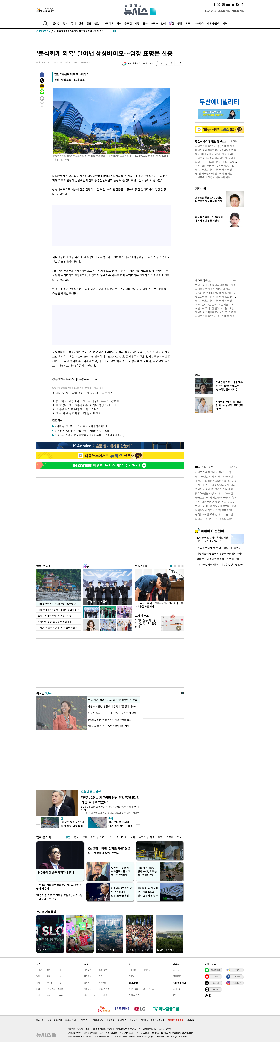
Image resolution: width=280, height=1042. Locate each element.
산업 (96, 23)
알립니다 (191, 1020)
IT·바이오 (108, 23)
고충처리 (111, 1020)
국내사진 (132, 969)
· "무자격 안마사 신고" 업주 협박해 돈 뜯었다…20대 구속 (219, 548)
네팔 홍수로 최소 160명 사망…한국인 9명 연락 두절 (59, 603)
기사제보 (122, 1020)
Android (176, 988)
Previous (38, 823)
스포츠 (154, 23)
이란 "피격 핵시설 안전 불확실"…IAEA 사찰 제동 (120, 826)
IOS (174, 995)
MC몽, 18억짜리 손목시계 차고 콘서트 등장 (109, 719)
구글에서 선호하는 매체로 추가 (142, 63)
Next (138, 823)
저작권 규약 (98, 1020)
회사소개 (40, 1020)
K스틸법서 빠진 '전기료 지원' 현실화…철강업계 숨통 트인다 (109, 850)
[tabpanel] (159, 589)
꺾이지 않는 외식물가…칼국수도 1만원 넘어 (146, 623)
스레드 (215, 989)
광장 (179, 23)
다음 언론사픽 (237, 969)
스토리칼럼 (103, 969)
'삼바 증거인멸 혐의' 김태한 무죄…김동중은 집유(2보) (81, 430)
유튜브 (215, 976)
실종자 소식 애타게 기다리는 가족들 (54, 615)
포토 (187, 23)
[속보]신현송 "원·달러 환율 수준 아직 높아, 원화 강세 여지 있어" (74, 31)
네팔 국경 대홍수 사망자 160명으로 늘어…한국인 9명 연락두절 (148, 871)
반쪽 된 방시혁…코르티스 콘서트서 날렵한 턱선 (112, 713)
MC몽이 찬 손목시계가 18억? (56, 872)
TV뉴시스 (198, 23)
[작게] (176, 63)
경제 (81, 23)
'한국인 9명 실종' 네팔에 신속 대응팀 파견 (72, 826)
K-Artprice (210, 10)
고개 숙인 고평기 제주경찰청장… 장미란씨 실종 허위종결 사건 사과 (159, 605)
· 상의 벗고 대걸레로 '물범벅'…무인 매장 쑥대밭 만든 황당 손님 (219, 559)
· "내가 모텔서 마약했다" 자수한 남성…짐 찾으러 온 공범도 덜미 (219, 564)
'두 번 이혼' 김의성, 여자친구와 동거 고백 (108, 726)
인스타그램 (237, 982)
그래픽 (131, 976)
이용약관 (133, 1020)
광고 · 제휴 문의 (55, 1020)
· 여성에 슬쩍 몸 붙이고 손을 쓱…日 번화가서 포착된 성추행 (219, 553)
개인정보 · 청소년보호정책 (152, 1020)
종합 (68, 837)
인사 (86, 995)
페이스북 (237, 976)
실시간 (56, 23)
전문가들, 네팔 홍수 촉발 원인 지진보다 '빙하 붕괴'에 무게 (59, 886)
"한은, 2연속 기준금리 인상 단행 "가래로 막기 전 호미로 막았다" (110, 799)
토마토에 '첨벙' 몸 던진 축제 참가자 (54, 621)
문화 (145, 23)
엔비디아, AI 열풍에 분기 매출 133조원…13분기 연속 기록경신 (148, 892)
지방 (137, 23)
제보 (225, 23)
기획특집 (102, 982)
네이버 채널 (215, 969)
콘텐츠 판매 (84, 1020)
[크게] (181, 63)
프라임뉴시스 (224, 10)
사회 (119, 23)
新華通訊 (177, 976)
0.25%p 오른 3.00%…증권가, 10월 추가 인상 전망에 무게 (110, 808)
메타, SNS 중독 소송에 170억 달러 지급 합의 (59, 627)
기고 (100, 976)
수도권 (128, 23)
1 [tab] (171, 566)
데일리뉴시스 (104, 988)
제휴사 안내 (70, 1020)
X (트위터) (215, 982)
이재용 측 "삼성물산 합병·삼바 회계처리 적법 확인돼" (81, 426)
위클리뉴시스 (238, 10)
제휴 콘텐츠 (213, 23)
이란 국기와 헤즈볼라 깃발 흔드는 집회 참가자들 (59, 609)
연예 (163, 23)
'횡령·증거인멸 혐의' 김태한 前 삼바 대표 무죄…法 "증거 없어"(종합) (89, 435)
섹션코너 (87, 988)
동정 (105, 995)
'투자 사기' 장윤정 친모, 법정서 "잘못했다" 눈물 (112, 700)
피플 (198, 375)
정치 (65, 23)
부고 (95, 995)
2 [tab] (175, 566)
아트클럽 (87, 976)
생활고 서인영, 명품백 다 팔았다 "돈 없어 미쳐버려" (113, 706)
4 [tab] (182, 566)
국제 (73, 23)
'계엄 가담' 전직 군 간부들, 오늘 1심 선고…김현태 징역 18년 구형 (59, 897)
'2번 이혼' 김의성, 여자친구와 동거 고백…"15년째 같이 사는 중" (120, 871)
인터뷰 (86, 982)
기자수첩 (200, 188)
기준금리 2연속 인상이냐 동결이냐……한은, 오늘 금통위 (121, 891)
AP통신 (176, 969)
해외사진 (146, 969)
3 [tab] (179, 566)
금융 (89, 23)
